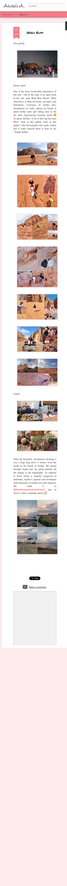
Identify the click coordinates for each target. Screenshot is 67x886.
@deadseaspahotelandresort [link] (29, 489)
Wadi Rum (35, 32)
